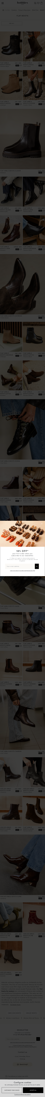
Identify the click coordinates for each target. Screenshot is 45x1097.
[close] (42, 523)
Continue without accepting (22, 1094)
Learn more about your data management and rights (22, 570)
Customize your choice (11, 1090)
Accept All (33, 1090)
